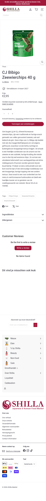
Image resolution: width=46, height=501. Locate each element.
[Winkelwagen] (36, 9)
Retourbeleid (6, 430)
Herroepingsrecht (8, 433)
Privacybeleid (7, 436)
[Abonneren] (35, 325)
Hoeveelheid (7, 109)
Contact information (9, 439)
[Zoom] (42, 62)
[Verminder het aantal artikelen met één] (4, 114)
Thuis (4, 67)
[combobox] (23, 15)
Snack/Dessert (9, 201)
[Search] (41, 15)
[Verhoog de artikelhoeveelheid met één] (12, 114)
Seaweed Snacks (28, 196)
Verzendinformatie (8, 424)
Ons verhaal (6, 418)
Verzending (19, 119)
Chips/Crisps (13, 196)
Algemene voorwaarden (10, 427)
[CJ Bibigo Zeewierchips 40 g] (16, 295)
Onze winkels (7, 421)
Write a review (23, 248)
